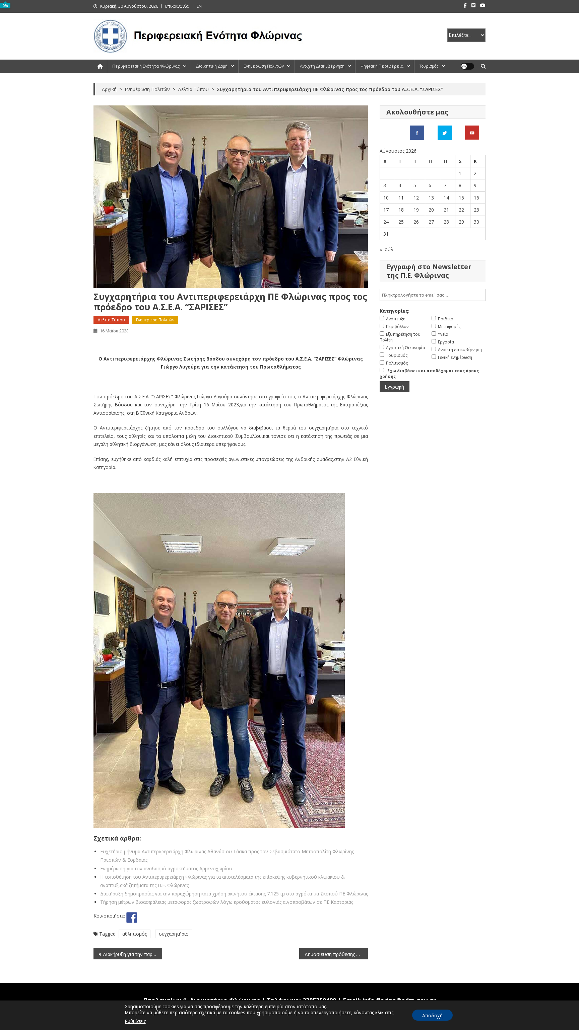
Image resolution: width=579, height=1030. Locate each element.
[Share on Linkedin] (169, 917)
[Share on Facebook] (131, 917)
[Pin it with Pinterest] (156, 917)
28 (446, 222)
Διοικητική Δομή (212, 66)
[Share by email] (181, 917)
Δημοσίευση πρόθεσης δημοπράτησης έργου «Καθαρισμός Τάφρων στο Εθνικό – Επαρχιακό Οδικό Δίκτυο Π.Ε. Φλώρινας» (336, 954)
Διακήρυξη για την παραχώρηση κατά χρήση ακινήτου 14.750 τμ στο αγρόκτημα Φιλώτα (132, 954)
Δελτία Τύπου (111, 320)
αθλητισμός (134, 934)
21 (446, 210)
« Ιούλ (386, 249)
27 (431, 222)
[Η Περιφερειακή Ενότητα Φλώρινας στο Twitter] (445, 132)
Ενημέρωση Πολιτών (264, 66)
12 (416, 197)
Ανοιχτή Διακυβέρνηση (322, 66)
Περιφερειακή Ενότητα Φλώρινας (146, 66)
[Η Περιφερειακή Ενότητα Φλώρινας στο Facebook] (417, 132)
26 (416, 222)
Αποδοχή (432, 1015)
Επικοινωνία (177, 6)
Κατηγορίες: (394, 311)
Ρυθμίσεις (135, 1021)
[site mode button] (467, 66)
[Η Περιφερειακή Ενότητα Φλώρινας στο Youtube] (472, 132)
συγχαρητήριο (174, 934)
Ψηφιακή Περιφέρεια (382, 66)
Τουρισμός (429, 66)
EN (199, 6)
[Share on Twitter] (144, 917)
